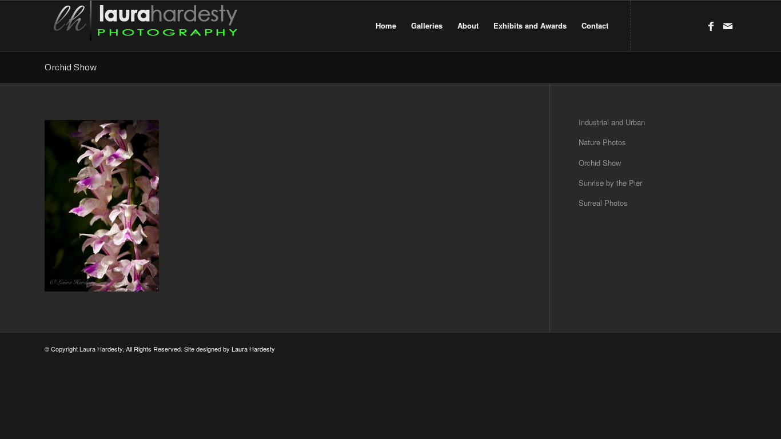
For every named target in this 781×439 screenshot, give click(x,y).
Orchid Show (71, 67)
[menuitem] (386, 26)
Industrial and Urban (612, 122)
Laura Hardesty (253, 348)
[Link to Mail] (727, 25)
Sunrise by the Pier (610, 182)
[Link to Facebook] (710, 25)
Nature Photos (602, 142)
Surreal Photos (603, 202)
